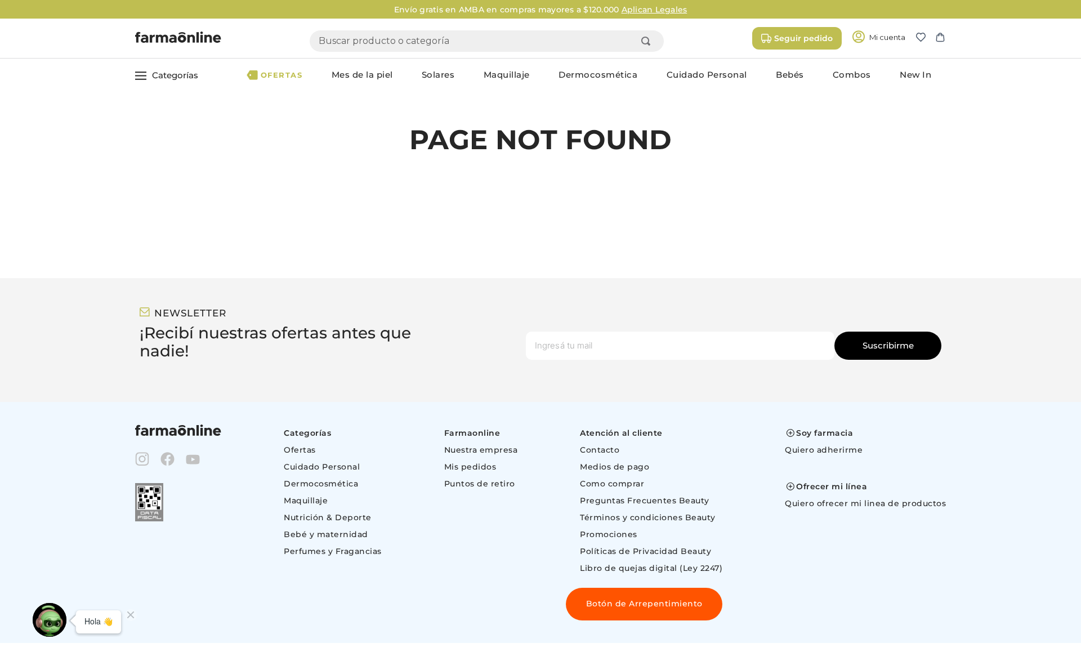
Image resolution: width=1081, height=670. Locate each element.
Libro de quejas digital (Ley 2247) (651, 568)
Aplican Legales (654, 10)
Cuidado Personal (322, 467)
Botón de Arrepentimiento (644, 603)
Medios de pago (614, 467)
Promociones (608, 534)
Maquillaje (306, 500)
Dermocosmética (321, 484)
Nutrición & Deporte (328, 517)
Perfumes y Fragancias (333, 551)
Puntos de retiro (479, 484)
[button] (925, 38)
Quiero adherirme (824, 450)
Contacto (599, 450)
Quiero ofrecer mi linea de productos (865, 503)
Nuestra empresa (481, 450)
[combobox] (486, 41)
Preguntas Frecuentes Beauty (644, 500)
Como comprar (612, 484)
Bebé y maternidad (326, 534)
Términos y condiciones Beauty (648, 517)
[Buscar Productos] (648, 41)
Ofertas (300, 450)
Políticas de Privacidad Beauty (645, 551)
